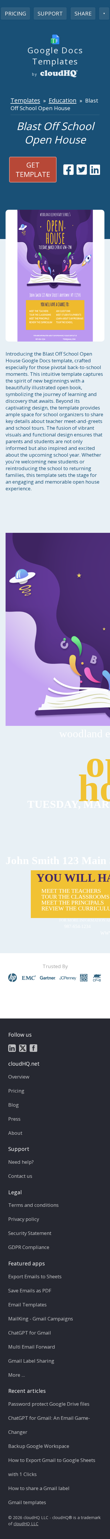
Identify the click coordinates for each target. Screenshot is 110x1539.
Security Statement (29, 1233)
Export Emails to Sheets (35, 1276)
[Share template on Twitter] (82, 169)
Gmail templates (27, 1502)
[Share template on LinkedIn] (95, 169)
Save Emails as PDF (29, 1290)
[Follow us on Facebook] (33, 1048)
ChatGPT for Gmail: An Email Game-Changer (49, 1425)
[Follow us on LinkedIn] (12, 1048)
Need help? (21, 1161)
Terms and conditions (33, 1205)
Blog (13, 1104)
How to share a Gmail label (39, 1488)
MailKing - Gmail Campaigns (40, 1318)
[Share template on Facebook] (68, 169)
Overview (18, 1076)
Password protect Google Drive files (48, 1403)
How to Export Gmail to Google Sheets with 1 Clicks (51, 1467)
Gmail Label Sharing (31, 1360)
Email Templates (27, 1304)
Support (50, 13)
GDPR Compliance (28, 1247)
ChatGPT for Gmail (29, 1332)
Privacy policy (23, 1219)
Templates (25, 100)
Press (14, 1118)
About (15, 1132)
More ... (16, 1374)
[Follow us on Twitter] (22, 1048)
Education (63, 100)
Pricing (15, 13)
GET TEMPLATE (33, 169)
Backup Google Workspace (38, 1446)
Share (83, 13)
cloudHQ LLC (25, 1523)
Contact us (20, 1176)
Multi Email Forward (31, 1346)
